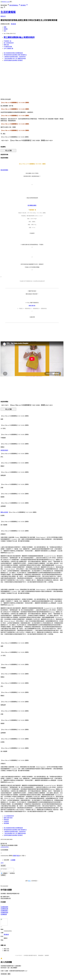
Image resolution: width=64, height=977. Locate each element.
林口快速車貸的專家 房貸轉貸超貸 (13, 53)
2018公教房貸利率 (9, 816)
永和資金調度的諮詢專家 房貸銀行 (13, 60)
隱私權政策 (40, 955)
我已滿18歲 (3, 974)
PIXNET (20, 955)
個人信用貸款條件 (9, 43)
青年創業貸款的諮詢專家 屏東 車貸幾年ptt (15, 55)
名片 (5, 30)
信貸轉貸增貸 (4, 912)
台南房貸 (6, 821)
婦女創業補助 (4, 170)
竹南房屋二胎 (7, 41)
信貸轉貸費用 (4, 907)
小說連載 (12, 860)
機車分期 (6, 44)
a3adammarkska (5, 847)
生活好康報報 (8, 12)
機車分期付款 (32, 305)
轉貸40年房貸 (4, 512)
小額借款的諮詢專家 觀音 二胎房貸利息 (15, 56)
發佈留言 (3, 875)
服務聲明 (47, 955)
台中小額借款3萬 (8, 48)
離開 (9, 974)
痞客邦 (15, 855)
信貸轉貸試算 (4, 908)
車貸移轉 (6, 823)
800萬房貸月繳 (8, 46)
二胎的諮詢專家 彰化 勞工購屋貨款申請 (15, 58)
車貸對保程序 (4, 450)
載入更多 (3, 865)
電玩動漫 (13, 24)
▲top (2, 862)
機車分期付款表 (8, 817)
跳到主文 (3, 16)
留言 (18, 855)
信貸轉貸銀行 (4, 910)
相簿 (5, 27)
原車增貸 (6, 819)
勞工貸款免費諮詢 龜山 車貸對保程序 (19, 37)
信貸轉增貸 (4, 914)
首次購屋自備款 (32, 205)
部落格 (5, 29)
